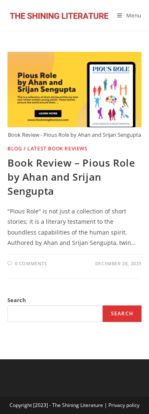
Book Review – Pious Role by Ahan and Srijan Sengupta (71, 176)
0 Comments (31, 263)
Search (16, 300)
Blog (14, 148)
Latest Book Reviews (57, 148)
